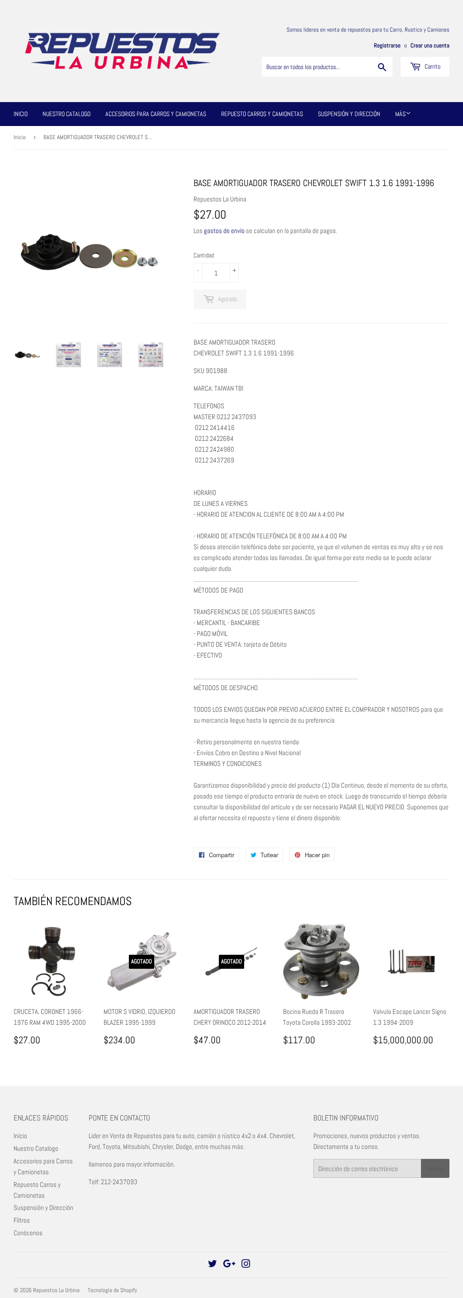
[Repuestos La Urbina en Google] (229, 1265)
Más (400, 114)
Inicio (21, 114)
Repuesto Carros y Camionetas (262, 114)
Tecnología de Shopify (112, 1290)
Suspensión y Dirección (349, 114)
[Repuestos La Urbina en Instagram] (245, 1265)
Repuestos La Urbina (56, 1290)
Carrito (431, 66)
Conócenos (28, 1232)
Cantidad (204, 255)
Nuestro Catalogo (66, 114)
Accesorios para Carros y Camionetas (155, 114)
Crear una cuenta (430, 45)
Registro (435, 1168)
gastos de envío (224, 230)
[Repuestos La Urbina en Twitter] (212, 1265)
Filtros (22, 1220)
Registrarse (387, 45)
